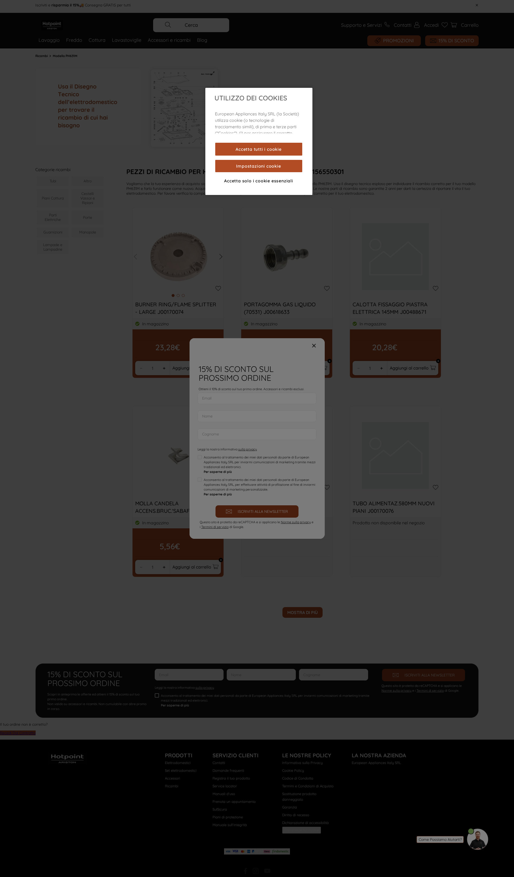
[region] (258, 141)
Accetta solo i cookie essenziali (258, 180)
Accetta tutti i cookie (259, 149)
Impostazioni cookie (258, 166)
